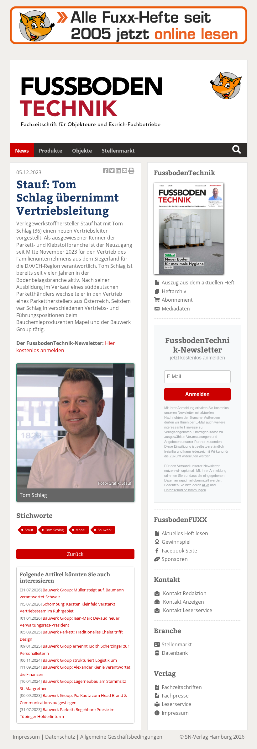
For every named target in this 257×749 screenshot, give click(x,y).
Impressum (175, 712)
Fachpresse (175, 695)
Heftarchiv (174, 291)
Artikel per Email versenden (125, 174)
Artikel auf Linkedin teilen (119, 174)
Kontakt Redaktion (185, 593)
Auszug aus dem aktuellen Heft (198, 282)
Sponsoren (175, 559)
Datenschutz (60, 736)
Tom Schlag (54, 529)
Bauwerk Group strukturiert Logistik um (80, 660)
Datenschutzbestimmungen (185, 490)
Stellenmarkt (118, 150)
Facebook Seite (179, 550)
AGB (205, 485)
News (22, 150)
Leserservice (176, 704)
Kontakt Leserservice (187, 610)
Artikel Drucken (131, 174)
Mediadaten (176, 308)
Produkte (50, 150)
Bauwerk (104, 529)
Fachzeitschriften (182, 687)
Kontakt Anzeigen (183, 601)
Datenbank (175, 652)
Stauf (29, 529)
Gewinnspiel (176, 541)
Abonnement (177, 299)
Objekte (82, 150)
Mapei (81, 529)
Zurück (75, 554)
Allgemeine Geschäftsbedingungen (121, 736)
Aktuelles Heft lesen (185, 533)
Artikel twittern (112, 174)
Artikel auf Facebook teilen (106, 174)
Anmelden (197, 394)
